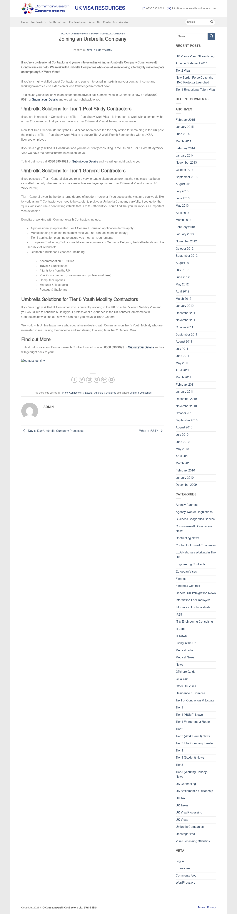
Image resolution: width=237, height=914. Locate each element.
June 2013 (183, 198)
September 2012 (187, 255)
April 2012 (182, 291)
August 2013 (184, 184)
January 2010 (185, 477)
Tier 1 (179, 707)
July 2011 (182, 349)
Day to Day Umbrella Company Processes (55, 431)
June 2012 (183, 277)
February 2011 (185, 384)
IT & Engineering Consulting (194, 621)
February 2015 (185, 120)
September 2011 (186, 334)
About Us (94, 22)
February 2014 (185, 148)
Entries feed (183, 868)
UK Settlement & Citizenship (194, 791)
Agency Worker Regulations (194, 512)
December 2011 (186, 313)
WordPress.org (185, 882)
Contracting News (187, 538)
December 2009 (186, 485)
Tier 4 (179, 750)
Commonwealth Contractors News (194, 529)
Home (24, 22)
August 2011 (184, 341)
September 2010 (187, 420)
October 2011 (184, 327)
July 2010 (182, 434)
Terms (201, 907)
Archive (124, 22)
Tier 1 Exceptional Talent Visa (195, 89)
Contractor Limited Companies (196, 545)
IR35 (179, 614)
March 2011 (183, 377)
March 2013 (183, 220)
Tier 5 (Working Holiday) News (192, 775)
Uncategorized (185, 834)
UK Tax (180, 798)
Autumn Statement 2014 (191, 63)
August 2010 (184, 427)
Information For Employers (193, 600)
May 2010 (182, 449)
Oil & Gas (182, 679)
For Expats (37, 22)
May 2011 (182, 363)
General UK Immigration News (196, 593)
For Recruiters (58, 22)
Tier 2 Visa (183, 70)
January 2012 (185, 306)
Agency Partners (187, 505)
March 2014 (183, 141)
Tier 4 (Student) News (190, 757)
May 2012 (182, 284)
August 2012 (184, 263)
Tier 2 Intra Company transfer (195, 743)
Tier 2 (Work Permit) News (193, 736)
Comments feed (186, 875)
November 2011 (186, 320)
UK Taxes (182, 805)
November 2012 (186, 241)
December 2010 (186, 399)
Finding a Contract (188, 586)
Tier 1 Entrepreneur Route (193, 722)
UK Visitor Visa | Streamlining (195, 56)
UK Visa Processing (189, 812)
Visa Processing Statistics (193, 841)
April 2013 (182, 213)
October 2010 (184, 413)
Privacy (211, 907)
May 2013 (182, 205)
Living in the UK (186, 643)
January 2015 (185, 127)
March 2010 (183, 463)
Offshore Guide (186, 671)
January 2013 (185, 234)
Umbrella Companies (112, 34)
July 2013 (182, 191)
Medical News (185, 657)
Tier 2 (179, 729)
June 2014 (183, 134)
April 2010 (182, 456)
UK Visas (182, 819)
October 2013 (184, 170)
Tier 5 (179, 765)
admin (108, 50)
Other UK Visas (186, 686)
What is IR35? (148, 431)
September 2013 (187, 177)
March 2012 (183, 298)
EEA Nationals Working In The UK (196, 555)
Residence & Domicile (190, 693)
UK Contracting (186, 784)
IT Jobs (180, 629)
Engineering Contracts (190, 564)
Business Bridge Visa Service (195, 519)
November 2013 (186, 162)
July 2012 (182, 270)
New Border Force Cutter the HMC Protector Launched (194, 80)
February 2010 (185, 470)
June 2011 (182, 356)
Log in (180, 861)
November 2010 (186, 406)
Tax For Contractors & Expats (80, 34)
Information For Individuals (193, 607)
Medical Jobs (184, 650)
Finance (181, 579)
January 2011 (184, 391)
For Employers (77, 22)
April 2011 (182, 370)
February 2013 (185, 227)
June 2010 (183, 442)
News (179, 664)
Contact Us (110, 22)
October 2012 (184, 248)
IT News (181, 636)
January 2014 (185, 155)
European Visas (186, 571)
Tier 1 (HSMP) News (189, 715)
